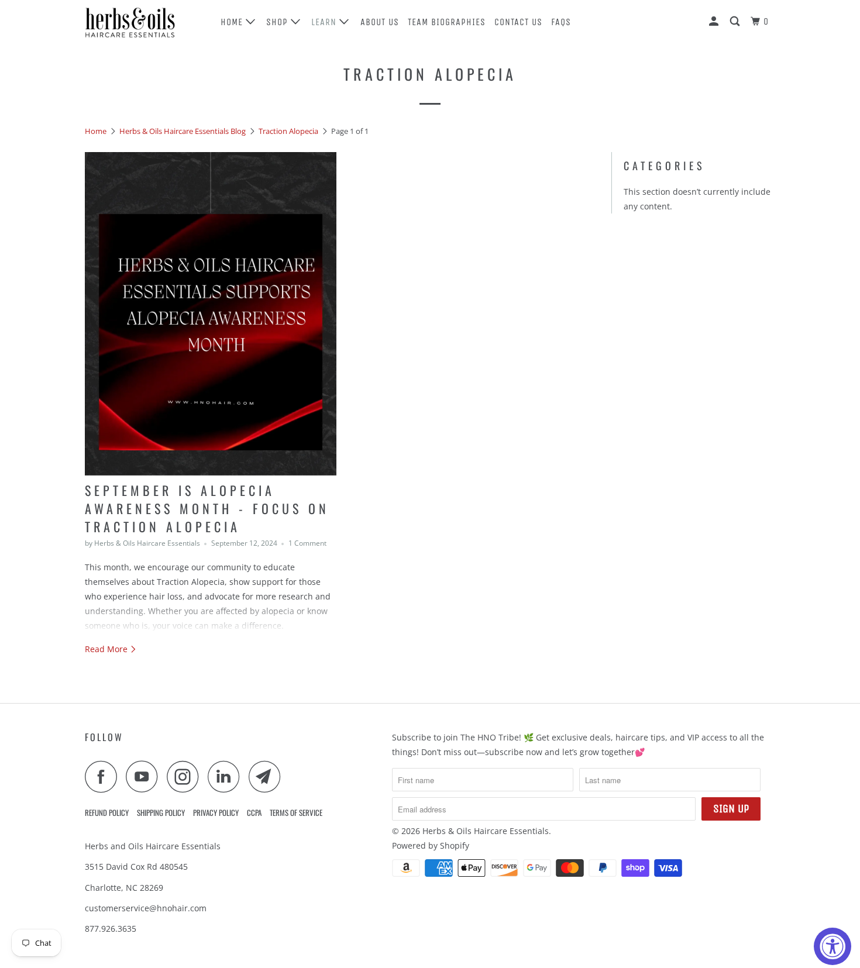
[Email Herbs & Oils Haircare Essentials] (268, 776)
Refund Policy (107, 812)
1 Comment (307, 543)
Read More (107, 648)
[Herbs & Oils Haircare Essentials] (145, 21)
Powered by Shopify (430, 845)
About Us (379, 21)
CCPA (254, 812)
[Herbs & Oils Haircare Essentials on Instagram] (186, 776)
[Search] (736, 22)
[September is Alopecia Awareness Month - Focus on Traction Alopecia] (210, 314)
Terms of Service (296, 812)
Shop (278, 21)
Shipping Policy (161, 812)
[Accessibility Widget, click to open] (832, 946)
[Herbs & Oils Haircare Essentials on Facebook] (104, 776)
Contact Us (518, 21)
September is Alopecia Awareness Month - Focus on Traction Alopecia (207, 508)
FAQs (561, 21)
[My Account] (715, 22)
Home (233, 21)
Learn (325, 21)
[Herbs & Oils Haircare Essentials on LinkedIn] (227, 776)
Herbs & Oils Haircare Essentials (485, 830)
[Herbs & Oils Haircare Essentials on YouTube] (145, 776)
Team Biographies (447, 21)
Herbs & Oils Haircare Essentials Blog (182, 131)
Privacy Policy (216, 812)
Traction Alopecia (430, 74)
